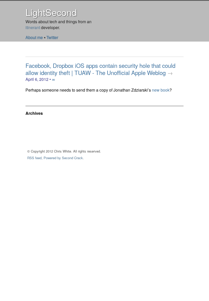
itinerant (32, 27)
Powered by (52, 157)
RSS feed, (35, 157)
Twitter (52, 37)
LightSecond (51, 12)
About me (34, 37)
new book (160, 90)
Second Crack (72, 157)
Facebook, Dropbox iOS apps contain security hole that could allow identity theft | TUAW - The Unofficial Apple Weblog (100, 69)
